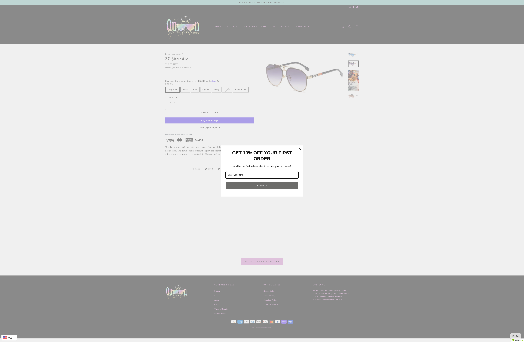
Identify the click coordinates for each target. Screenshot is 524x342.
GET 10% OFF (262, 186)
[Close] (299, 148)
